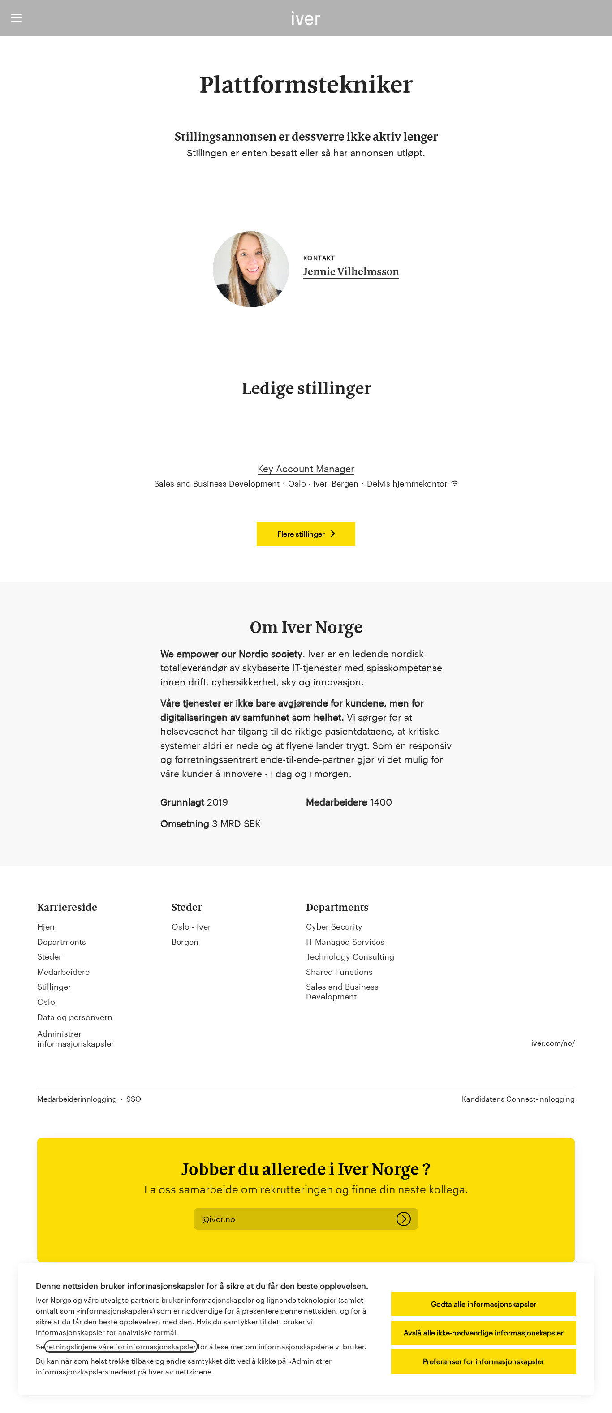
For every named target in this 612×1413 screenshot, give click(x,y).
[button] (218, 1219)
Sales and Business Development (342, 991)
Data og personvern (74, 1017)
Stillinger (54, 986)
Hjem (47, 926)
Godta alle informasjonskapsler (483, 1304)
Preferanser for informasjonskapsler (483, 1361)
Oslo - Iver (191, 926)
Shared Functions (339, 972)
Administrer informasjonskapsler (75, 1038)
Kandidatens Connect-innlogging (518, 1098)
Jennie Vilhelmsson (351, 272)
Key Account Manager (306, 468)
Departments (61, 942)
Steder (49, 956)
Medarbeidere (63, 972)
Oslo (46, 1002)
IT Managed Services (345, 942)
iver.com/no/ (553, 1042)
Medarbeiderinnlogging (77, 1098)
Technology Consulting (350, 956)
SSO (133, 1098)
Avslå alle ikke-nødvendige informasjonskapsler (484, 1332)
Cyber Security (334, 926)
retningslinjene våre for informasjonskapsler (121, 1346)
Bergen (185, 942)
